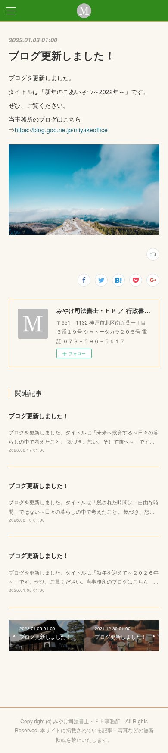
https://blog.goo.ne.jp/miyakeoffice (61, 129)
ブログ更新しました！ (39, 415)
